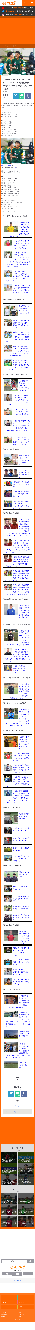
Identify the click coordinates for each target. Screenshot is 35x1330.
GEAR (4, 1302)
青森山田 (10, 165)
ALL (4, 1297)
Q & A (4, 1306)
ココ (14, 167)
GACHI (21, 1297)
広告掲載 (19, 1312)
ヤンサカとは (4, 1312)
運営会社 (19, 1316)
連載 (20, 1306)
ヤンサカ (3, 46)
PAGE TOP (17, 1280)
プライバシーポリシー (22, 1314)
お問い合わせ (4, 1314)
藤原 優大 (3, 165)
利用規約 (3, 1316)
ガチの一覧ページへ (19, 1112)
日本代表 (17, 1106)
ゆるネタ (21, 1302)
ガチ (7, 46)
